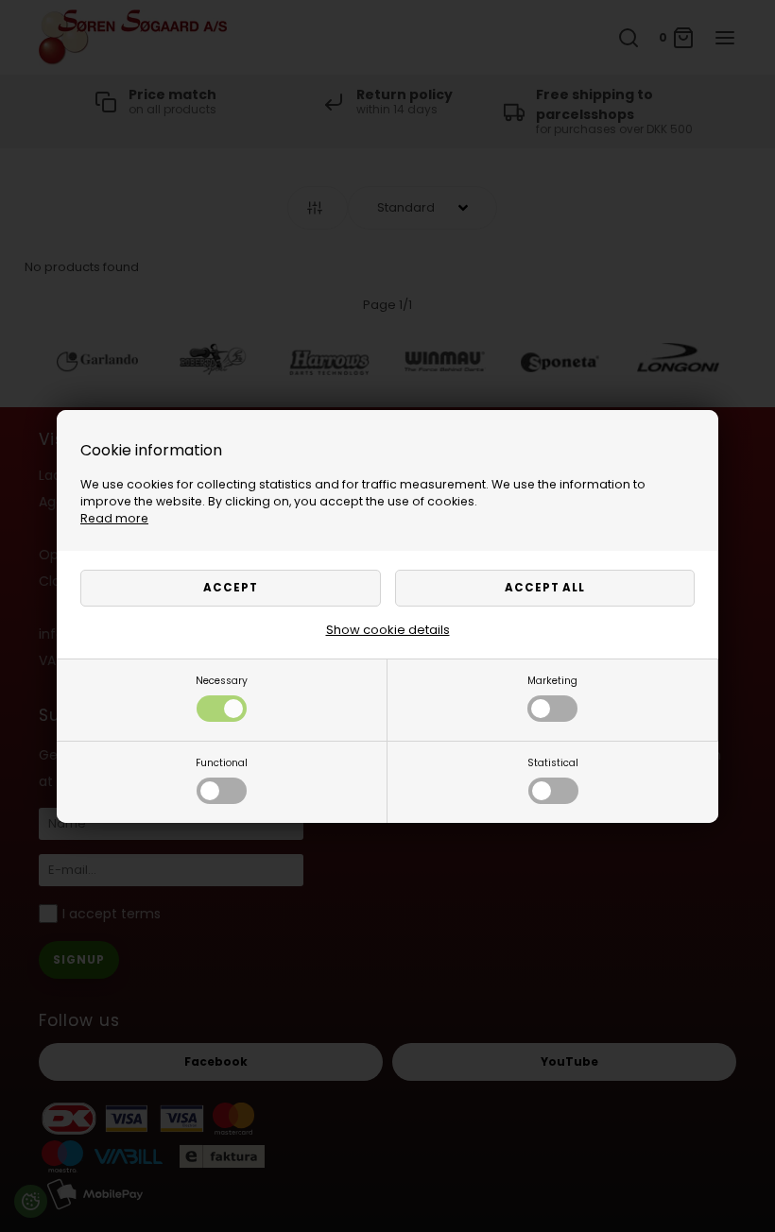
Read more (114, 518)
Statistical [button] (552, 763)
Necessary (222, 681)
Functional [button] (222, 763)
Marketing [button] (552, 681)
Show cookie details (388, 630)
